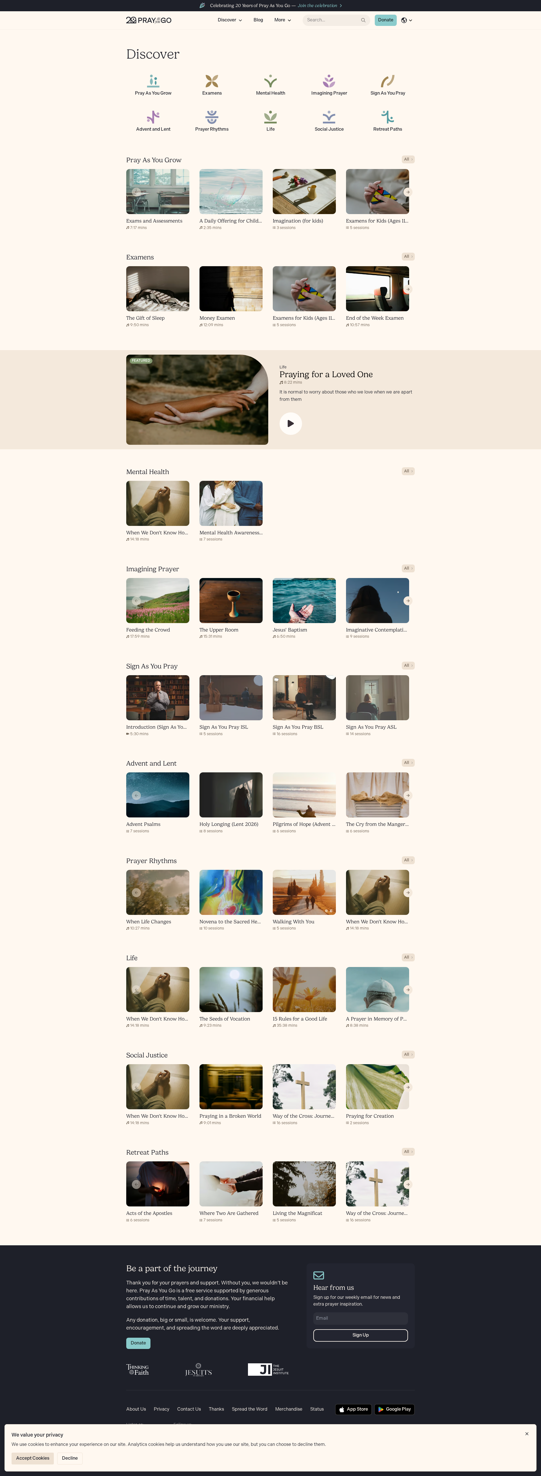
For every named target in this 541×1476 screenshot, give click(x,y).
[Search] (363, 20)
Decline (70, 1458)
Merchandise (288, 1409)
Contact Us (189, 1409)
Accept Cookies (32, 1458)
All (406, 159)
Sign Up (360, 1335)
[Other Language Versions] (407, 20)
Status (317, 1409)
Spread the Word (249, 1409)
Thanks (216, 1409)
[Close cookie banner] (526, 1433)
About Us (136, 1409)
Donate (385, 20)
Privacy (161, 1409)
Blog (258, 20)
